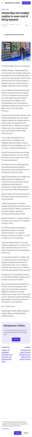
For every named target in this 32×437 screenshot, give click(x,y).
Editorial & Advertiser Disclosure (14, 34)
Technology (26, 3)
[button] (2, 3)
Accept (18, 433)
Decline (26, 433)
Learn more (5, 428)
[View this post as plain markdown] (26, 25)
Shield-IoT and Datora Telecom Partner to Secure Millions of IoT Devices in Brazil (25, 354)
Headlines (5, 9)
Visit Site (16, 339)
